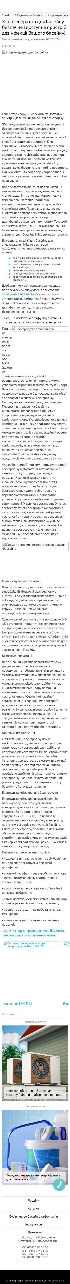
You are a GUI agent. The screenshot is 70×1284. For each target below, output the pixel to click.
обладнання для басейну (20, 294)
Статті (5, 15)
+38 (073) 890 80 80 (35, 1257)
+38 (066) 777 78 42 (35, 1250)
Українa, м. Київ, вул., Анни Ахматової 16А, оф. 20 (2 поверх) (38, 1239)
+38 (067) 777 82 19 (35, 1253)
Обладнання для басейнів (28, 15)
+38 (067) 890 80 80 (35, 1247)
